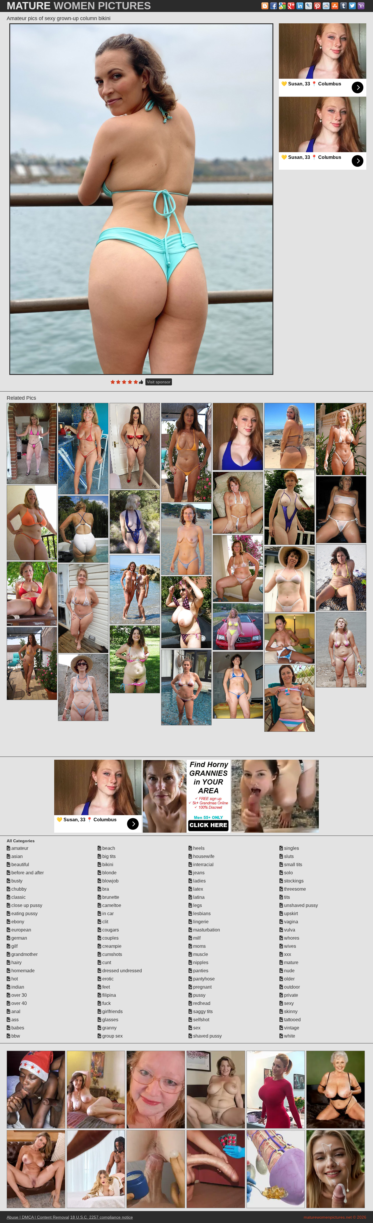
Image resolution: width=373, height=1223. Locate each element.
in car (107, 913)
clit (104, 921)
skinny (290, 1011)
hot (14, 978)
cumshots (111, 954)
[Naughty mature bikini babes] (289, 579)
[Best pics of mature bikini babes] (135, 522)
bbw (15, 1036)
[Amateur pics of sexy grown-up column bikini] (141, 199)
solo (288, 872)
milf (196, 938)
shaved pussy (207, 1036)
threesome (294, 889)
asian (16, 856)
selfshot (200, 1019)
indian (17, 987)
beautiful (19, 864)
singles (291, 848)
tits (286, 897)
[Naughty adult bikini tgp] (32, 594)
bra (105, 889)
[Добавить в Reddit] (326, 5)
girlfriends (112, 1011)
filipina (108, 995)
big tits (108, 856)
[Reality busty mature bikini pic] (83, 529)
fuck (106, 1003)
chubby (18, 889)
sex (196, 1027)
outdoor (291, 987)
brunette (110, 897)
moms (199, 946)
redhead (201, 1003)
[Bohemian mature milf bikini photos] (289, 698)
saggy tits (202, 1011)
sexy (288, 1003)
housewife (203, 856)
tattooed (292, 1019)
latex (197, 889)
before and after (27, 872)
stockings (293, 880)
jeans (198, 872)
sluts (288, 856)
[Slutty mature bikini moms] (341, 509)
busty (16, 880)
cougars (110, 929)
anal (15, 1011)
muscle (200, 954)
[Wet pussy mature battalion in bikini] (341, 649)
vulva (289, 929)
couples (110, 938)
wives (289, 946)
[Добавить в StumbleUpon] (334, 5)
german (18, 938)
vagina (290, 921)
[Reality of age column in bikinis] (32, 663)
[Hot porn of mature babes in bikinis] (32, 522)
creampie (111, 946)
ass (14, 1019)
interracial (203, 864)
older (289, 978)
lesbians (201, 913)
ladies (199, 880)
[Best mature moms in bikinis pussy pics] (238, 626)
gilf (13, 946)
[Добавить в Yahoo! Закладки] (361, 5)
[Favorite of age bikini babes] (186, 539)
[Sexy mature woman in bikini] (289, 507)
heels (198, 848)
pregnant (202, 987)
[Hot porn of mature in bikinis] (341, 439)
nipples (200, 962)
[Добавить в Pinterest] (317, 5)
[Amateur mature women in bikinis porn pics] (238, 568)
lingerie (200, 921)
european (20, 929)
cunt (106, 962)
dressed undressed (121, 970)
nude (289, 970)
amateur (19, 848)
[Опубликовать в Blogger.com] (264, 5)
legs (197, 905)
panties (200, 970)
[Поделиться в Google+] (291, 5)
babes (17, 1027)
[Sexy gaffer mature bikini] (83, 448)
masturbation (206, 929)
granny (109, 1027)
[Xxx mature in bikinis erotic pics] (83, 687)
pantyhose (203, 978)
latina (198, 897)
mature (290, 962)
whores (291, 938)
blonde (109, 872)
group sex (112, 1036)
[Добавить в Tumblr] (343, 5)
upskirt (290, 913)
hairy (16, 962)
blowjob (110, 880)
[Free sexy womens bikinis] (186, 612)
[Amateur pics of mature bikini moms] (83, 608)
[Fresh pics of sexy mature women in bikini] (135, 589)
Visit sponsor (158, 382)
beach (108, 848)
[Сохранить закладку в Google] (282, 5)
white (289, 1036)
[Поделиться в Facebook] (273, 5)
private (290, 995)
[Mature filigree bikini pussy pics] (32, 443)
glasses (109, 1019)
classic (18, 897)
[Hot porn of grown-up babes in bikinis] (238, 685)
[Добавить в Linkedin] (299, 5)
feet (105, 987)
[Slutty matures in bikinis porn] (186, 452)
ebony (17, 921)
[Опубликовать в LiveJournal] (308, 5)
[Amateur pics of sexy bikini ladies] (289, 638)
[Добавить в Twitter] (352, 5)
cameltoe (111, 905)
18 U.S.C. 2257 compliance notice (101, 1217)
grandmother (24, 954)
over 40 (18, 1003)
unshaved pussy (300, 905)
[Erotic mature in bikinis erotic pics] (186, 687)
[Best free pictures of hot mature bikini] (135, 659)
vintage (291, 1027)
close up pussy (26, 905)
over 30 (18, 995)
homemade (22, 970)
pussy (198, 995)
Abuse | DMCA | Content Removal (38, 1217)
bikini (107, 864)
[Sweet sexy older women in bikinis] (238, 503)
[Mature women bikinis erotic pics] (341, 577)
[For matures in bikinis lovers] (289, 436)
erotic (107, 978)
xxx (287, 954)
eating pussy (24, 913)
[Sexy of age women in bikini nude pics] (135, 446)
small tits (292, 864)
